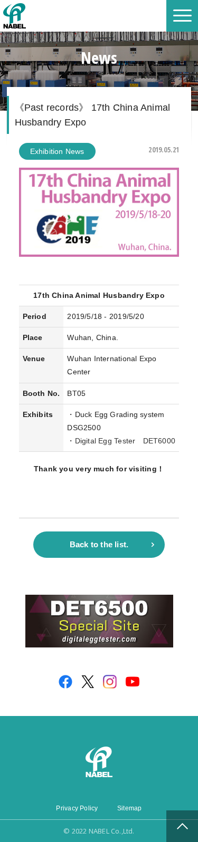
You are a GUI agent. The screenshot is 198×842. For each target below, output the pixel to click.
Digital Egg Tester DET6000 (125, 441)
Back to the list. (99, 544)
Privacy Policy (77, 808)
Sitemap (129, 808)
